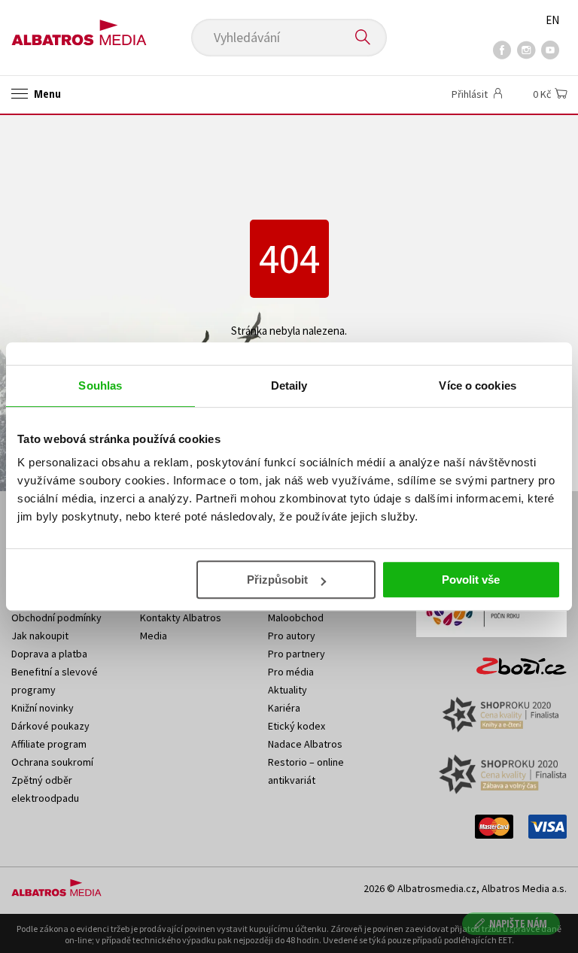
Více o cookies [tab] (477, 385)
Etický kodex (296, 726)
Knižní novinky (42, 708)
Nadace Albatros (305, 744)
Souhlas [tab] (100, 385)
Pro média (291, 671)
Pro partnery (296, 653)
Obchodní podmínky (56, 617)
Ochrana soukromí (52, 762)
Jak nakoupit (39, 635)
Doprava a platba (49, 653)
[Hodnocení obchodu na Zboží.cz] (514, 661)
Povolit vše (471, 579)
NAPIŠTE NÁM (518, 923)
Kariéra (284, 708)
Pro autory (291, 635)
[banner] (79, 27)
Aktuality (287, 690)
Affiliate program (49, 744)
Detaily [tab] (289, 385)
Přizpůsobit (277, 579)
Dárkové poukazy (50, 726)
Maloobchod (296, 617)
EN (552, 20)
